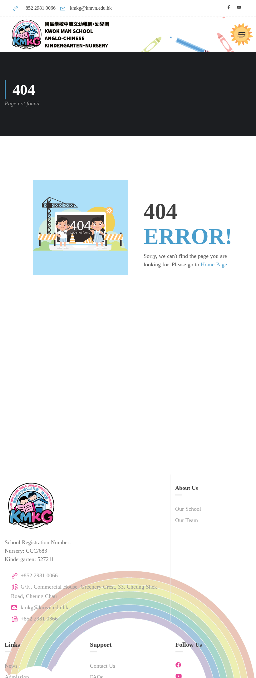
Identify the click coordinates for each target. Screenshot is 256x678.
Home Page (214, 264)
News (11, 666)
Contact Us (102, 666)
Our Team (186, 520)
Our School (188, 509)
